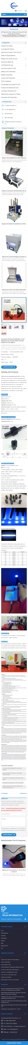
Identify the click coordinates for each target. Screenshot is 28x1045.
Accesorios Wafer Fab (7, 62)
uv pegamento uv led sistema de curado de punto (14, 871)
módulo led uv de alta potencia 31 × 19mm (10, 1009)
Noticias (3, 940)
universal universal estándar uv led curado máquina (12, 768)
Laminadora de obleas (7, 49)
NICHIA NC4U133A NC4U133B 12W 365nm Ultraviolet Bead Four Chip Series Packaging (13, 993)
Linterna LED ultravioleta (8, 78)
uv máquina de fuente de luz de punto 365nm (13, 782)
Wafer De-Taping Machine (8, 55)
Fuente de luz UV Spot (14, 34)
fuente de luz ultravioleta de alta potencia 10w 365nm (13, 778)
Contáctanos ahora (14, 1043)
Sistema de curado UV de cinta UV (11, 52)
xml (2, 948)
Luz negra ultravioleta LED (8, 91)
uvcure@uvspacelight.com (10, 105)
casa (2, 930)
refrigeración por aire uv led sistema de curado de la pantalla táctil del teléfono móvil (12, 997)
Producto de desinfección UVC (10, 88)
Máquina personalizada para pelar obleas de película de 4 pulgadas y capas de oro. (14, 158)
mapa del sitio (4, 945)
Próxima (22, 793)
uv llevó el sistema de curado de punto (10, 969)
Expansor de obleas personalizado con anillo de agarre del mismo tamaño (14, 224)
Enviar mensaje (7, 835)
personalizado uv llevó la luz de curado (10, 979)
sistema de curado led (6, 977)
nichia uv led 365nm (5, 962)
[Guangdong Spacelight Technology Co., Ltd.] (14, 5)
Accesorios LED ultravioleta (9, 97)
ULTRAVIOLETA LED (7, 65)
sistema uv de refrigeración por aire (9, 972)
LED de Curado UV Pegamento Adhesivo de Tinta (12, 967)
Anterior (5, 793)
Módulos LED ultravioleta (8, 71)
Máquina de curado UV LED (19, 32)
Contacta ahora (8, 367)
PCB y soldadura (6, 81)
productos (3, 935)
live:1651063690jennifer (10, 109)
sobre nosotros (4, 933)
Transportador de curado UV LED (10, 84)
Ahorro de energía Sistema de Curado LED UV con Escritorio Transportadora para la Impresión (12, 989)
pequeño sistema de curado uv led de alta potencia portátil (12, 773)
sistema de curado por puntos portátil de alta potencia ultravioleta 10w (13, 786)
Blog (2, 943)
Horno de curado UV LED (8, 68)
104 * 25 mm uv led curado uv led (8, 974)
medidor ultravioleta (6, 75)
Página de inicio (7, 32)
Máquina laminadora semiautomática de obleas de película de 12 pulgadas (14, 191)
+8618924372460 (13, 1032)
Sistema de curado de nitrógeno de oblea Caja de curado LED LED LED (14, 257)
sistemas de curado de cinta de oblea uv (10, 959)
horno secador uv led (6, 964)
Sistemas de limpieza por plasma (10, 94)
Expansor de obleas (7, 46)
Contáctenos (4, 938)
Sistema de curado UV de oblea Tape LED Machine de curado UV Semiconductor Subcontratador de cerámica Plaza (14, 290)
